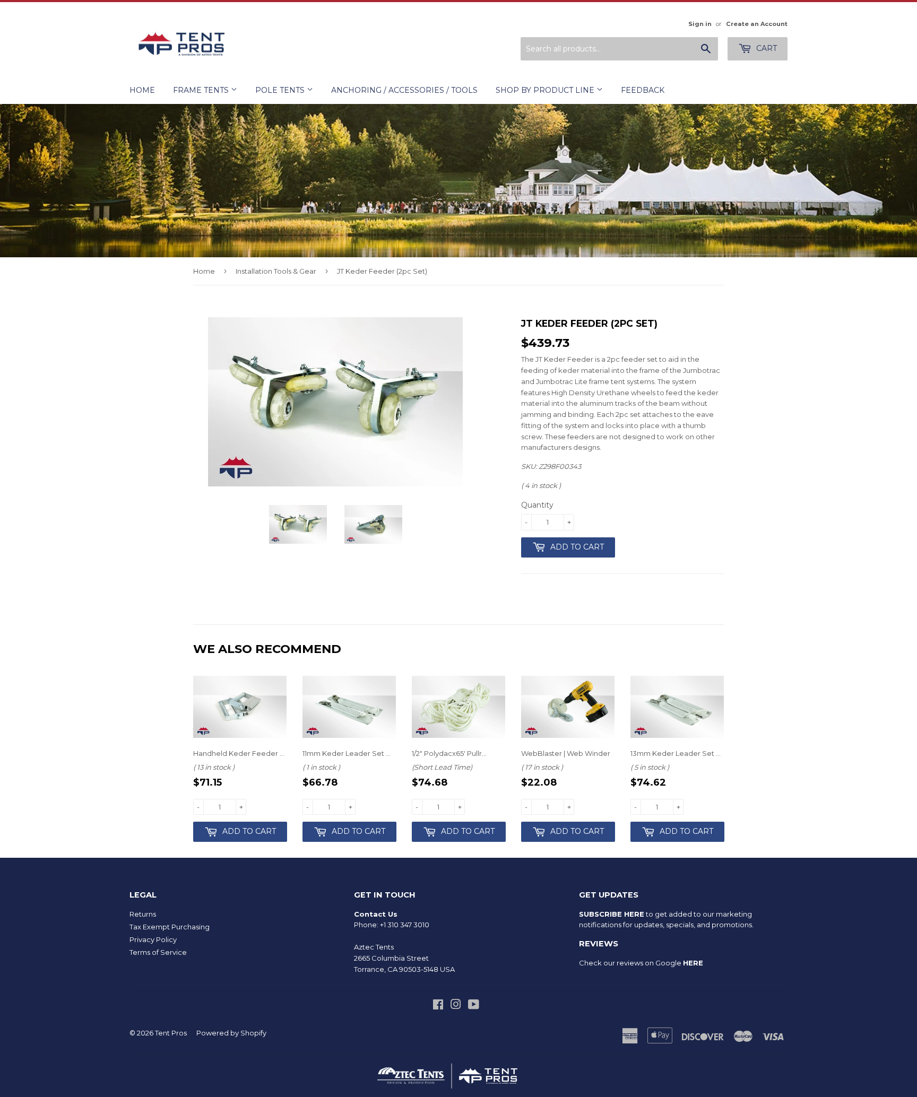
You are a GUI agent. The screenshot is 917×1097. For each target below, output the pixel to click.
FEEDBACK (642, 90)
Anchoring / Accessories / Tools (404, 90)
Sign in (700, 24)
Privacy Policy (153, 939)
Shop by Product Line (546, 90)
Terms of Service (158, 952)
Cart (765, 48)
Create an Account (757, 24)
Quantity (537, 505)
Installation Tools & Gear (276, 271)
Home (142, 90)
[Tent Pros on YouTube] (473, 1006)
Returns (142, 914)
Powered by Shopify (231, 1033)
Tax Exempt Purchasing (169, 926)
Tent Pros (171, 1033)
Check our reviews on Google (641, 963)
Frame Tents (202, 90)
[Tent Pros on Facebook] (438, 1006)
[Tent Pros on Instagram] (456, 1006)
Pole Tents (281, 90)
